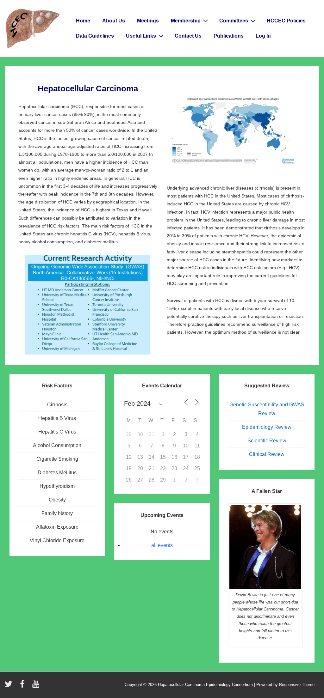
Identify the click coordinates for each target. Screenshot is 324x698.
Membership (186, 20)
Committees (233, 20)
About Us (113, 20)
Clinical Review (266, 454)
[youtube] (36, 686)
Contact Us (188, 36)
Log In (263, 36)
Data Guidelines (95, 36)
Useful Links (141, 36)
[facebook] (24, 686)
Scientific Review (266, 440)
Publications (229, 36)
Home (83, 20)
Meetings (148, 20)
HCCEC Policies (286, 20)
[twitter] (10, 686)
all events (162, 545)
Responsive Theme (297, 684)
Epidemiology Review (266, 427)
